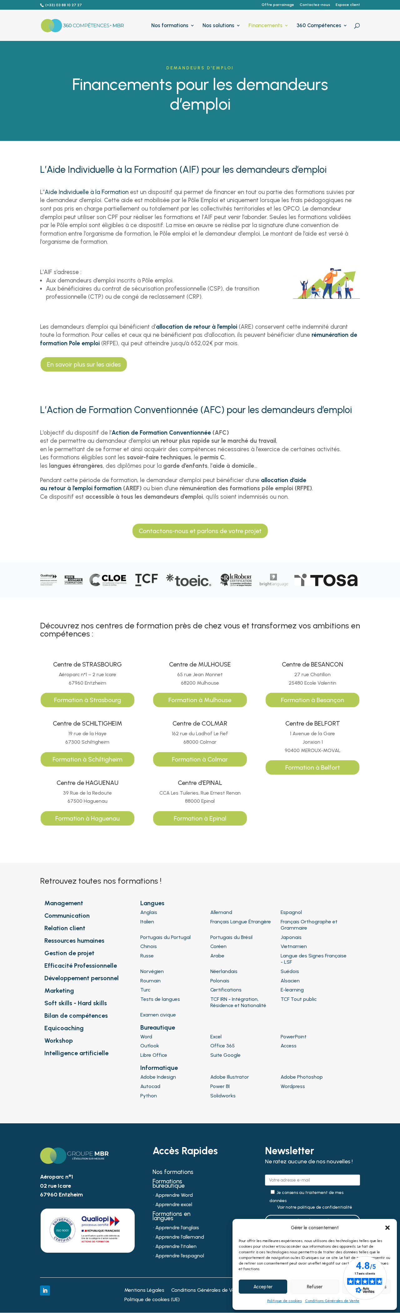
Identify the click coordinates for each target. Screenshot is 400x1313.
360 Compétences (319, 25)
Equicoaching (64, 1028)
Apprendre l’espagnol (179, 1256)
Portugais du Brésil (231, 937)
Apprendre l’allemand (179, 1237)
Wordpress (293, 1086)
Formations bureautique (168, 1184)
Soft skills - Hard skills (75, 1003)
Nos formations (169, 25)
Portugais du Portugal (165, 937)
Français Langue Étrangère (240, 922)
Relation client (64, 928)
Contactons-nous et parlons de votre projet (200, 531)
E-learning (292, 990)
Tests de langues (160, 999)
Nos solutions (218, 25)
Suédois (290, 971)
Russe (147, 956)
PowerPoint (294, 1037)
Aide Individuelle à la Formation (86, 192)
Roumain (150, 981)
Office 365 (222, 1046)
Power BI (220, 1086)
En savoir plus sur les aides (84, 364)
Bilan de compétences (76, 1015)
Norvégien (152, 971)
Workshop (58, 1040)
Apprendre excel (173, 1204)
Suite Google (225, 1055)
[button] (387, 1228)
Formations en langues (171, 1217)
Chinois (148, 946)
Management (63, 903)
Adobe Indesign (158, 1077)
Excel (216, 1037)
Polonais (219, 981)
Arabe (217, 956)
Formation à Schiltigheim (87, 759)
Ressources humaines (74, 940)
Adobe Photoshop (302, 1077)
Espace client (348, 5)
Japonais (291, 937)
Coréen (218, 946)
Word (146, 1037)
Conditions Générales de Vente (332, 1301)
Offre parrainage (278, 5)
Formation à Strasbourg (87, 700)
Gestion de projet (69, 953)
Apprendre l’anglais (177, 1228)
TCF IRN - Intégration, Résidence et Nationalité (238, 1002)
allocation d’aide (283, 480)
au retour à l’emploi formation (81, 488)
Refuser (314, 1287)
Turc (145, 990)
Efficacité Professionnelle (80, 965)
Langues (152, 903)
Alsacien (290, 981)
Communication (67, 915)
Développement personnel (81, 978)
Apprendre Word (174, 1195)
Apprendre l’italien (176, 1246)
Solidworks (223, 1096)
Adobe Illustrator (229, 1077)
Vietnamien (294, 946)
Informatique (159, 1067)
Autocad (150, 1086)
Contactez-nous (315, 5)
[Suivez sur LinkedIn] (45, 1291)
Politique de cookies (284, 1301)
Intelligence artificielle (76, 1053)
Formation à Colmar (200, 759)
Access (289, 1046)
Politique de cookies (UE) (152, 1299)
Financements (265, 25)
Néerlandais (224, 971)
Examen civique (158, 1015)
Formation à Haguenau (87, 818)
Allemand (221, 912)
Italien (147, 922)
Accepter (262, 1287)
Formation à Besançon (312, 700)
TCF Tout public (299, 999)
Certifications (226, 990)
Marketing (59, 990)
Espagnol (291, 912)
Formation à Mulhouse (199, 700)
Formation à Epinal (200, 818)
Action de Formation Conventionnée (161, 432)
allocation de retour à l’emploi (196, 326)
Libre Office (153, 1055)
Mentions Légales (144, 1290)
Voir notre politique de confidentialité (314, 1207)
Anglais (148, 912)
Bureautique (157, 1027)
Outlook (149, 1046)
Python (148, 1096)
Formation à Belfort (312, 767)
